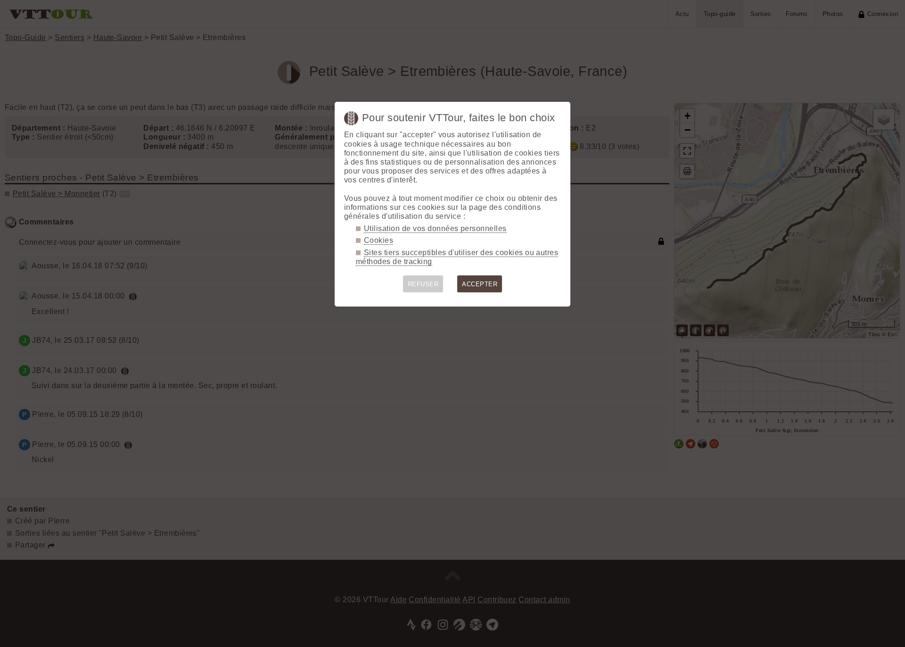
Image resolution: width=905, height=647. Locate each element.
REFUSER (423, 284)
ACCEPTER (479, 284)
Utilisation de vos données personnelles (435, 228)
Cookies (378, 240)
